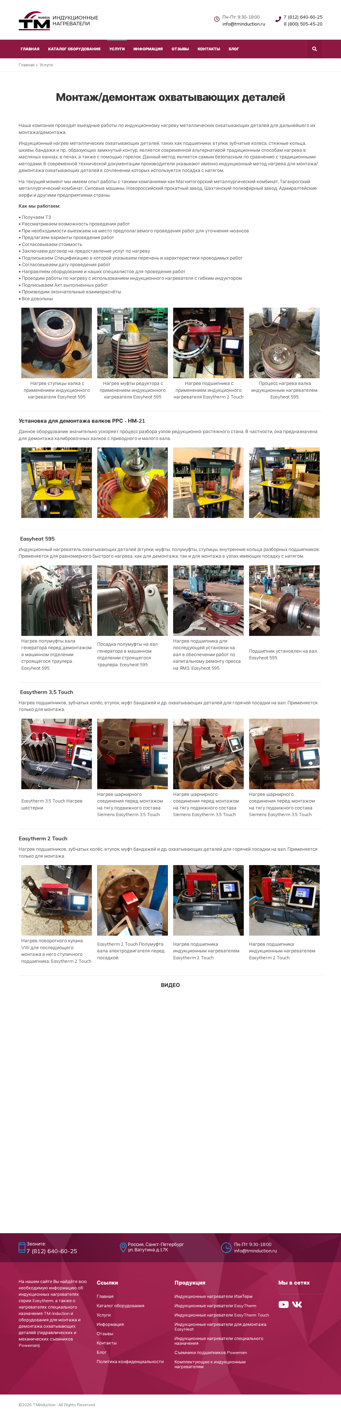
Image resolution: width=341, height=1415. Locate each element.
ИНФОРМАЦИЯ (148, 49)
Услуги (104, 1315)
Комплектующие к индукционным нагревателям (210, 1364)
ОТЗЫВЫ (180, 49)
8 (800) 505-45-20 (303, 24)
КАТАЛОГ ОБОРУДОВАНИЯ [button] (74, 49)
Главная (26, 64)
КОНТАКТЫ (209, 49)
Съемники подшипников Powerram (210, 1352)
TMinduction (44, 1404)
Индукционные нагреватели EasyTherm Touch (221, 1315)
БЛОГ (234, 49)
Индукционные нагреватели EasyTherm (215, 1305)
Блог (102, 1352)
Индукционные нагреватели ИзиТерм (213, 1296)
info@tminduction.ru (243, 24)
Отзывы (105, 1333)
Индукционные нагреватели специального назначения (218, 1341)
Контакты (107, 1343)
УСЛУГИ (117, 49)
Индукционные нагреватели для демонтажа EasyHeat (220, 1327)
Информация (110, 1324)
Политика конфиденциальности (130, 1361)
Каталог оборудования (120, 1305)
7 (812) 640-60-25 (303, 17)
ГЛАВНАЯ (30, 49)
